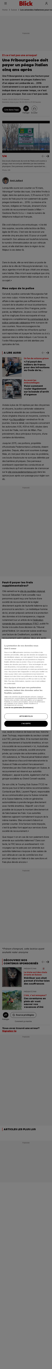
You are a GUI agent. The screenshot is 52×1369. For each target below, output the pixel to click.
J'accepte (26, 723)
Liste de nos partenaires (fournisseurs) (18, 707)
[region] (26, 684)
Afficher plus (26, 716)
